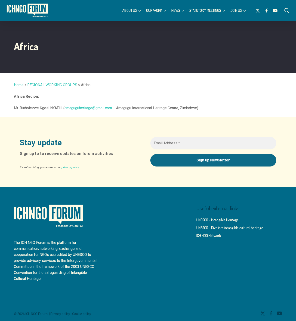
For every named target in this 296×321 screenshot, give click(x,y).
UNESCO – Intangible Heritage (217, 220)
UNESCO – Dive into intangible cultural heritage (229, 227)
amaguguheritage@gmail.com (88, 108)
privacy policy (70, 167)
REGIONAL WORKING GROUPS (52, 85)
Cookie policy (81, 314)
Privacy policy (60, 314)
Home (19, 85)
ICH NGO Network (208, 235)
